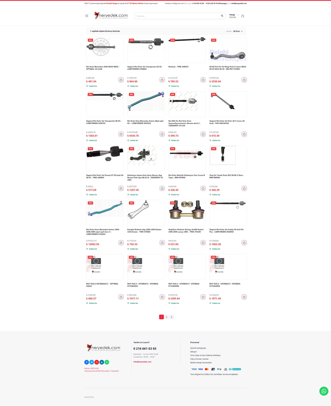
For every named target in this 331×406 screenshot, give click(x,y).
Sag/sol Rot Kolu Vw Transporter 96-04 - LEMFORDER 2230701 (103, 122)
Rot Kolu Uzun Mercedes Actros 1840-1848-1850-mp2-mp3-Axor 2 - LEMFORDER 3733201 (103, 231)
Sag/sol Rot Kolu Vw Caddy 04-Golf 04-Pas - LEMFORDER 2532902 (226, 230)
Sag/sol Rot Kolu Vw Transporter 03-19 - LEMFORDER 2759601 (145, 68)
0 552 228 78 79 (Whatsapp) (216, 3)
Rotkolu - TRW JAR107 (178, 67)
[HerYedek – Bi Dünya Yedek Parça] (111, 16)
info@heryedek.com (239, 3)
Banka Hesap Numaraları (201, 362)
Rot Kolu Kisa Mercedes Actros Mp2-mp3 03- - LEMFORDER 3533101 (145, 122)
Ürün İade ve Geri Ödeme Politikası (205, 355)
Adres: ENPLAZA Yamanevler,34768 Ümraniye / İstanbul (101, 369)
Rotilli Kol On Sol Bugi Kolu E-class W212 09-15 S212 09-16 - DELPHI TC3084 (227, 68)
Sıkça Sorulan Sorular (199, 359)
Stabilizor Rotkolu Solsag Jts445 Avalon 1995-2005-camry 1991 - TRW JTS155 (186, 230)
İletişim (193, 351)
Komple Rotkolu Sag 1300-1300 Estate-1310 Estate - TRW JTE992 (144, 230)
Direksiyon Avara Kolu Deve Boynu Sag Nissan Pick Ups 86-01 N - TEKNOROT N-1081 (145, 177)
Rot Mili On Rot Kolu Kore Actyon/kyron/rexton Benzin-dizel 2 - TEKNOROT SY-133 (184, 123)
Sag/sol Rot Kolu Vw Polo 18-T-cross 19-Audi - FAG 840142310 (227, 122)
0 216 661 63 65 (198, 3)
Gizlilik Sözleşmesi (198, 348)
